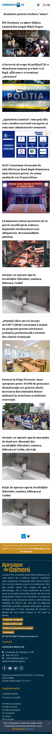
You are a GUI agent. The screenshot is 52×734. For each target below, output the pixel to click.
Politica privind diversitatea (17, 628)
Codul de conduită (12, 619)
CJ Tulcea (6, 716)
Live (47, 5)
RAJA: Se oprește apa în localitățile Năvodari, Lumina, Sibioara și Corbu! (25, 491)
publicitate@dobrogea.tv (13, 661)
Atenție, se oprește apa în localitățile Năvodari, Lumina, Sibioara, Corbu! (22, 279)
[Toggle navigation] (38, 4)
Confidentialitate (10, 693)
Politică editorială (12, 623)
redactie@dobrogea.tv (16, 658)
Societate (8, 632)
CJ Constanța (8, 713)
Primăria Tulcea (9, 706)
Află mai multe (18, 728)
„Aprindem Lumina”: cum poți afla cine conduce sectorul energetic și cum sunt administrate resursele (25, 123)
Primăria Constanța (11, 703)
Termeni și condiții (11, 697)
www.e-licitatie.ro (29, 636)
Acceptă (30, 728)
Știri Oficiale (8, 719)
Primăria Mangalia (11, 709)
